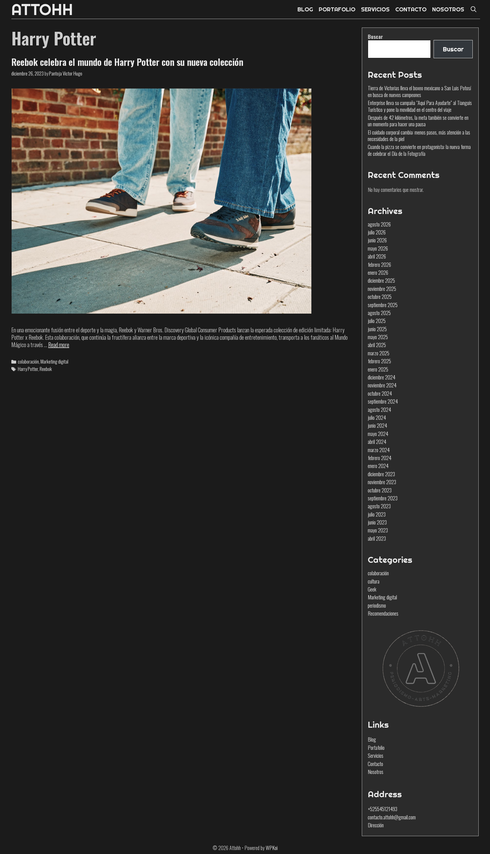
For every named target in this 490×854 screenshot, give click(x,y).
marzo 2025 (378, 353)
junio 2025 (377, 329)
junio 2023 (377, 522)
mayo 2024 (378, 433)
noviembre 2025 (382, 288)
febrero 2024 (379, 457)
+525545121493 (382, 809)
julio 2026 (377, 232)
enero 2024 (378, 465)
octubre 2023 (380, 490)
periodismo (377, 605)
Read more (58, 344)
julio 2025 (377, 320)
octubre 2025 (380, 296)
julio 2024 (377, 417)
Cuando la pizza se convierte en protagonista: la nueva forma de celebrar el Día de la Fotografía (419, 150)
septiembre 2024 (383, 401)
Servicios (375, 755)
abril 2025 (377, 345)
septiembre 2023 (383, 498)
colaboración (28, 361)
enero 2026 (378, 272)
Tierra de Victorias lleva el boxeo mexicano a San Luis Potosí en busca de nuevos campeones (419, 91)
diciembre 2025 (381, 280)
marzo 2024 (379, 450)
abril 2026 (377, 256)
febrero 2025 (379, 361)
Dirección (376, 825)
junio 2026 (377, 240)
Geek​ (372, 589)
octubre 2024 (380, 393)
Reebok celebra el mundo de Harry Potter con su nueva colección (127, 61)
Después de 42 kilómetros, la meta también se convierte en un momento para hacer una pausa (418, 121)
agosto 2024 (379, 409)
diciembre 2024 (381, 377)
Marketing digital (54, 361)
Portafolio (376, 747)
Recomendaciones (383, 613)
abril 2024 (377, 441)
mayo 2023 (378, 530)
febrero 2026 (379, 264)
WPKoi (272, 847)
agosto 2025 (379, 312)
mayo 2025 (378, 337)
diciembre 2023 (381, 474)
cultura (373, 581)
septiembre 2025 (383, 305)
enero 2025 (378, 369)
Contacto (375, 763)
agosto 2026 (379, 224)
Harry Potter (28, 368)
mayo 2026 (378, 248)
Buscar (375, 36)
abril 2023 (377, 538)
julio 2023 (377, 514)
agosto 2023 (379, 506)
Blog (372, 739)
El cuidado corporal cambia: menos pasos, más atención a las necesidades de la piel (419, 135)
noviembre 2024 (382, 385)
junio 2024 (377, 425)
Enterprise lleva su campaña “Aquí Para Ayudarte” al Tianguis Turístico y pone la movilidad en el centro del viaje (420, 106)
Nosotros (375, 771)
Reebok (46, 368)
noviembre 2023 (382, 482)
